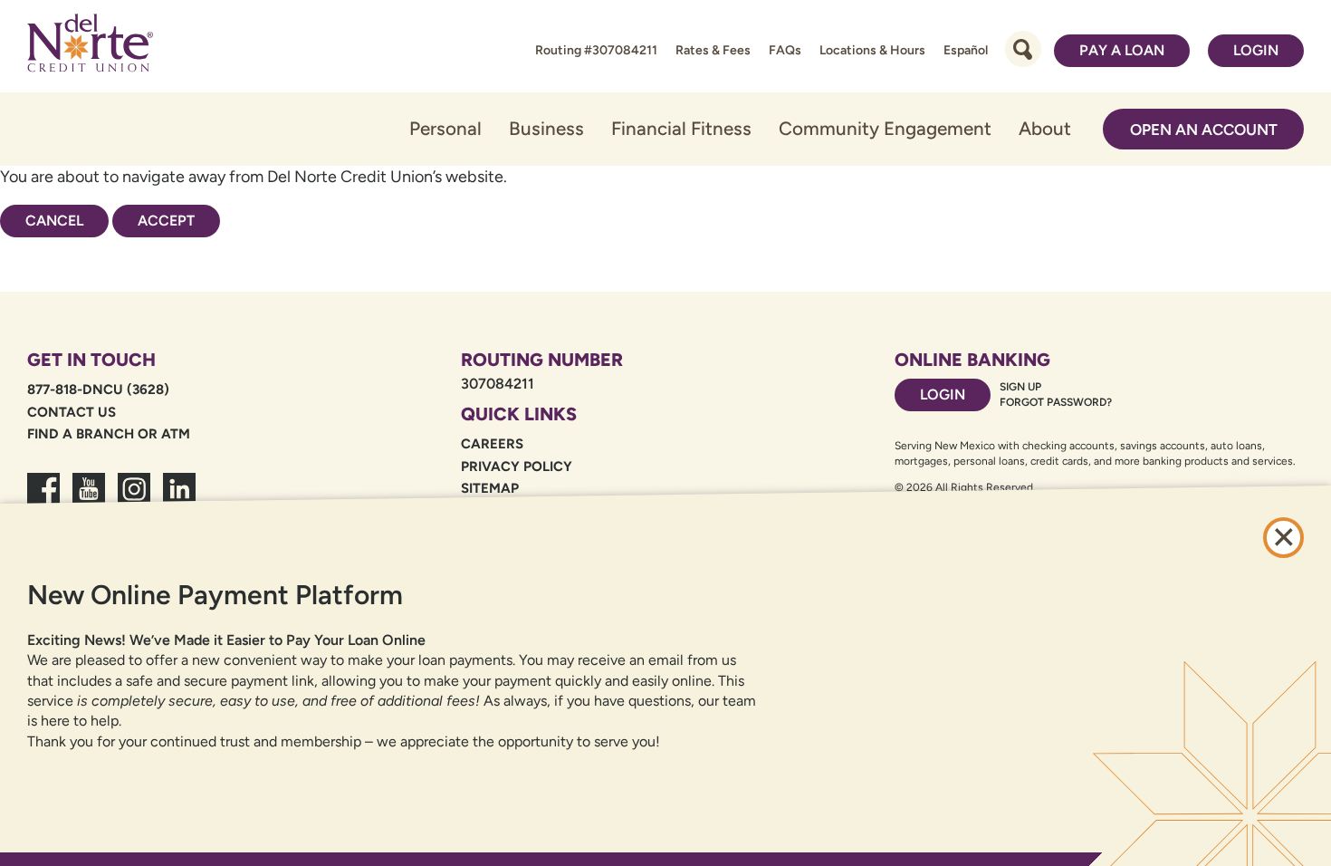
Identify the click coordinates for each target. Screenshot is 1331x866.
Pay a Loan (1121, 50)
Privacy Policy (516, 466)
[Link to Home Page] (90, 46)
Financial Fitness (681, 128)
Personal (445, 128)
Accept (166, 220)
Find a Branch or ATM (108, 434)
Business (546, 128)
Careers (492, 444)
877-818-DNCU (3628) (98, 389)
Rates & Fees (713, 50)
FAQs (785, 50)
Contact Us (71, 412)
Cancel (54, 220)
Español (965, 50)
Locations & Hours (872, 50)
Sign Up (1020, 386)
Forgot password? (1056, 402)
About (1045, 128)
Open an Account (1204, 129)
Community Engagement (885, 128)
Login (1255, 50)
